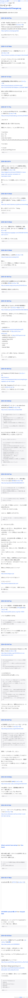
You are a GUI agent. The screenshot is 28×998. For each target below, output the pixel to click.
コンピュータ (19, 24)
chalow (20, 997)
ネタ (9, 283)
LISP (9, 942)
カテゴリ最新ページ (18, 1)
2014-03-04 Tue (6, 474)
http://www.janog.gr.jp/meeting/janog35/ (12, 329)
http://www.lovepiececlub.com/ (9, 583)
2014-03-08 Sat (6, 401)
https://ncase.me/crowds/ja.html (10, 257)
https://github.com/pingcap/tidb (10, 31)
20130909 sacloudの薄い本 (9, 911)
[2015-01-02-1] (9, 387)
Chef (10, 407)
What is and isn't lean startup (9, 845)
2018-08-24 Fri (6, 161)
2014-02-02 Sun (6, 935)
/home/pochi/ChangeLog (10, 8)
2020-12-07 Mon (6, 46)
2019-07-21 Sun (6, 76)
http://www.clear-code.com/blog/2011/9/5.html (14, 783)
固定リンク (4, 37)
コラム (18, 607)
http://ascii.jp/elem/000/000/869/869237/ (12, 483)
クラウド (14, 882)
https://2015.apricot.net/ (18, 335)
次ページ (5, 3)
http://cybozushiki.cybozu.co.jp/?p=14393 (12, 611)
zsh (13, 781)
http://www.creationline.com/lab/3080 (11, 409)
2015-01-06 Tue (6, 276)
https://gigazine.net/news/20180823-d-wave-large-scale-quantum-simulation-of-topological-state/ (13, 174)
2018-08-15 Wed (6, 193)
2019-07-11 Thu (6, 107)
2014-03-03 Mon (6, 777)
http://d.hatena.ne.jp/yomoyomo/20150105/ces (14, 285)
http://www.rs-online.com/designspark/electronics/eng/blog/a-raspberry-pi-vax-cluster (14, 379)
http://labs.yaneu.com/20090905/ (10, 944)
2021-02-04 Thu (6, 18)
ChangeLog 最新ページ (6, 1)
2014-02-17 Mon (6, 877)
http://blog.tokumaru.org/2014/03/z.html (12, 728)
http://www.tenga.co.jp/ (7, 573)
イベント (21, 307)
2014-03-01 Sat (6, 805)
